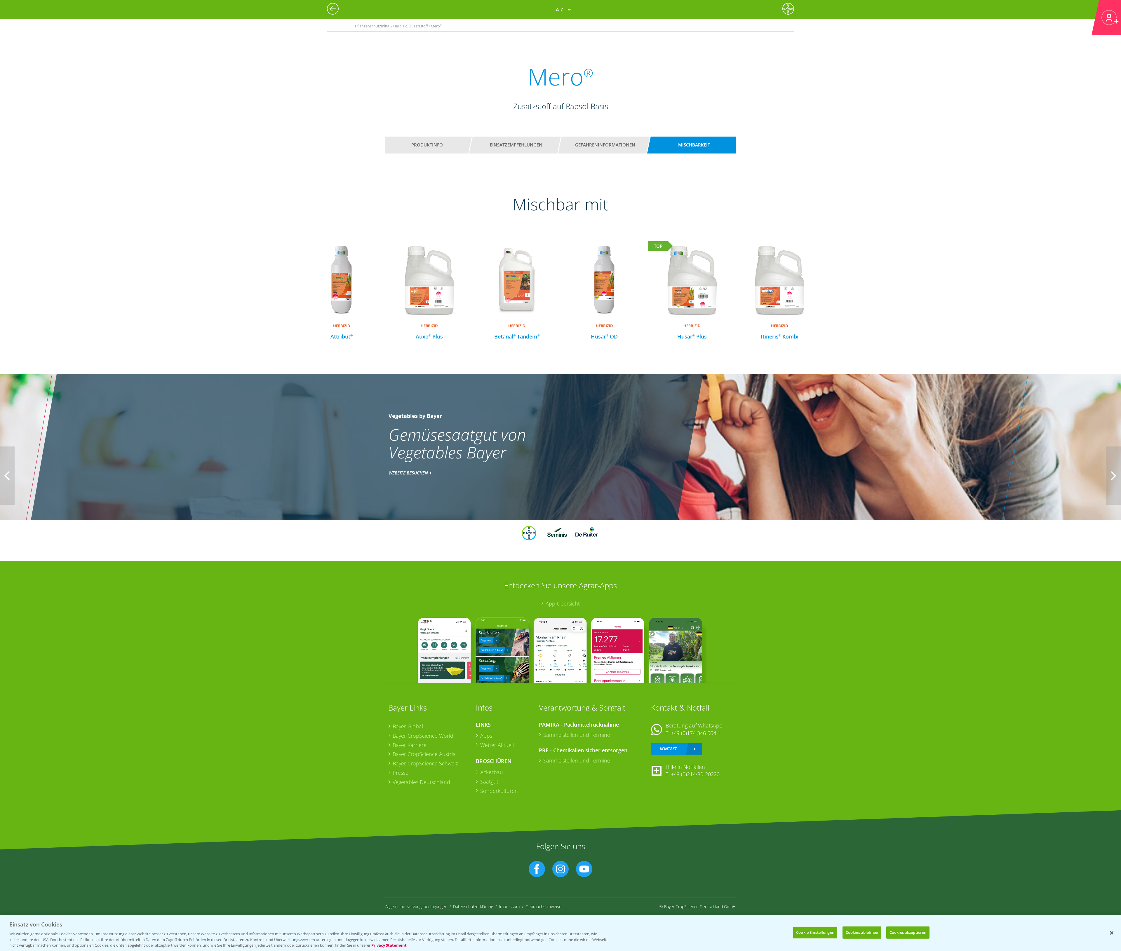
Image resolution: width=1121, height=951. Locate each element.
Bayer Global (408, 726)
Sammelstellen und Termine (576, 734)
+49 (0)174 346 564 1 (695, 733)
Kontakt (668, 748)
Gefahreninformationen (605, 145)
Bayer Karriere (410, 744)
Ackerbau (491, 772)
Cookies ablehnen (862, 932)
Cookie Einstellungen (815, 932)
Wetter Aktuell (497, 744)
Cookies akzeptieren (908, 932)
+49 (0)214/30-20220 (695, 774)
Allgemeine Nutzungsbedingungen (416, 906)
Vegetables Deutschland (421, 782)
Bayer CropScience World (423, 735)
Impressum (509, 906)
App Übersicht (563, 603)
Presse (400, 772)
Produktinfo (427, 145)
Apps (486, 735)
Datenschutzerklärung (473, 906)
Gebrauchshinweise (543, 906)
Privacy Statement (389, 944)
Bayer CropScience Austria (424, 754)
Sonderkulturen (499, 790)
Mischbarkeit (694, 145)
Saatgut (489, 781)
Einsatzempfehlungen (516, 145)
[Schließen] (1111, 932)
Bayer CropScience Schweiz (425, 763)
